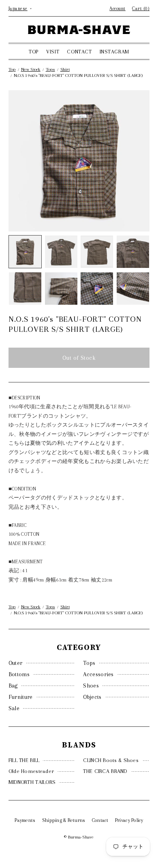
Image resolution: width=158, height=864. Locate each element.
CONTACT (79, 52)
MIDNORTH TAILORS (32, 782)
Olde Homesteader (31, 771)
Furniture (21, 697)
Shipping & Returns (63, 820)
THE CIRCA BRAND (105, 771)
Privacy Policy (129, 820)
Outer (16, 663)
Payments (25, 820)
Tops (89, 663)
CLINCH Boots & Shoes (111, 760)
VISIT (52, 52)
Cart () (140, 8)
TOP (33, 52)
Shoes (91, 685)
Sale (14, 708)
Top (12, 69)
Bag (13, 685)
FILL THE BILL (24, 760)
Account (117, 8)
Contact (100, 820)
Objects (92, 697)
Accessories (98, 674)
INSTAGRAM (114, 52)
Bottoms (19, 674)
